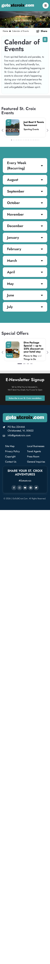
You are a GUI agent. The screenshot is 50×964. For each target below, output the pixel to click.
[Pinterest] (30, 487)
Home (5, 31)
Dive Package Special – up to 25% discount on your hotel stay (33, 347)
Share (44, 31)
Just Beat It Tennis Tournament (34, 123)
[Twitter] (36, 487)
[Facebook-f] (14, 487)
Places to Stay (30, 355)
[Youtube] (25, 487)
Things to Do (30, 359)
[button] (3, 130)
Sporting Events (31, 129)
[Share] (38, 31)
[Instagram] (19, 487)
